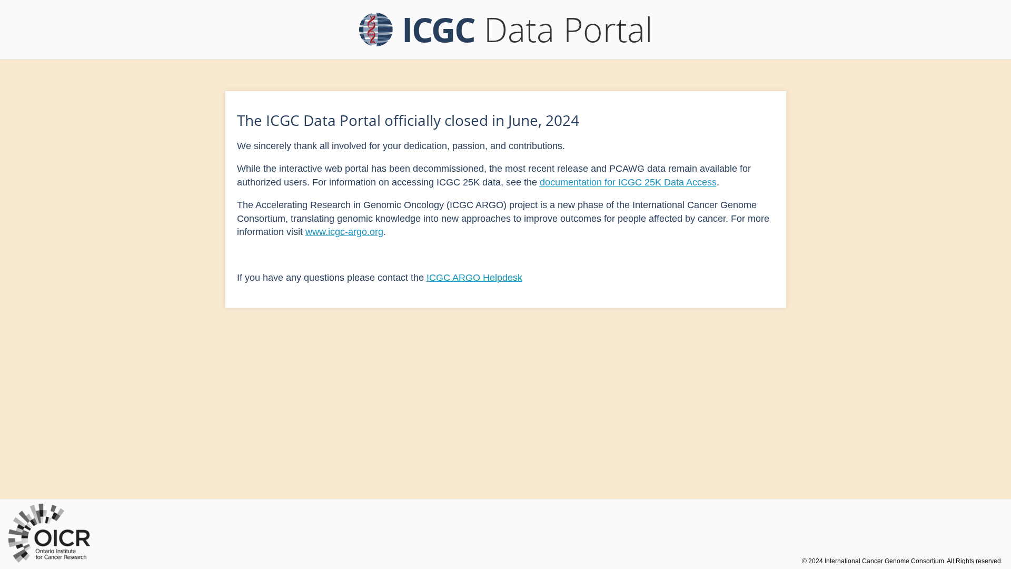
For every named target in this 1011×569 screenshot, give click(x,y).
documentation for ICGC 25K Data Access (628, 182)
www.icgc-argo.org (344, 232)
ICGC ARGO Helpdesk (474, 277)
